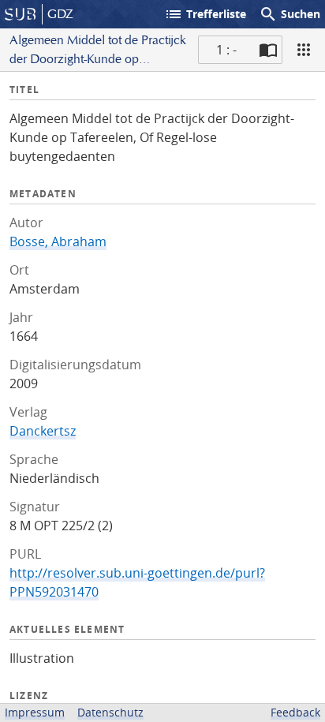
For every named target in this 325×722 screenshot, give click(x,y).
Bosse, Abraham (57, 241)
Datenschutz (110, 712)
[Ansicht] (303, 49)
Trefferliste (205, 14)
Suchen (289, 14)
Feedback (295, 712)
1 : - (226, 49)
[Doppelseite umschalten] (268, 50)
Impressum (35, 712)
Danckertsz (42, 431)
